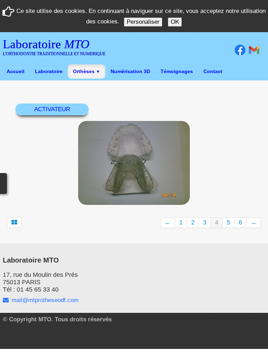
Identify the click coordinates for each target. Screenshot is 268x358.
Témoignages (177, 71)
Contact (212, 71)
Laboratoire (48, 71)
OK (175, 22)
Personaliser (143, 22)
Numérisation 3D (130, 71)
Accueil (15, 71)
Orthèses (86, 71)
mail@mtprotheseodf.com (45, 300)
